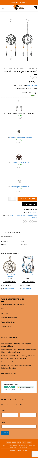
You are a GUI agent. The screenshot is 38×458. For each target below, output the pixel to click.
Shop (10, 68)
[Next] (36, 274)
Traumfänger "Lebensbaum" (20, 187)
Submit (5, 433)
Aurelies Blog (23, 445)
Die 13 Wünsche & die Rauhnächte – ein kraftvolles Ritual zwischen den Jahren (18, 351)
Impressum (5, 313)
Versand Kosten (32, 85)
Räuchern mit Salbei (8, 362)
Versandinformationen (9, 318)
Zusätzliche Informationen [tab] (10, 232)
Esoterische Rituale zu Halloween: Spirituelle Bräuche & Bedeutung (16, 367)
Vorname (4, 418)
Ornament (23, 215)
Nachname (23, 418)
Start (5, 68)
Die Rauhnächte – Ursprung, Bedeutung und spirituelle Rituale (16, 345)
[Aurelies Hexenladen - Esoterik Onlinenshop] (19, 8)
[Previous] (1, 274)
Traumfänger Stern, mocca (20, 162)
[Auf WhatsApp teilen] (24, 221)
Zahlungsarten (6, 326)
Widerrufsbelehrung (8, 322)
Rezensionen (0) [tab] (6, 236)
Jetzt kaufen (29, 204)
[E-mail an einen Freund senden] (31, 221)
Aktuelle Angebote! (9, 445)
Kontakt (32, 445)
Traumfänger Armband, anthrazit (20, 138)
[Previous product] (35, 77)
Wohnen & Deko (19, 68)
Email (3, 422)
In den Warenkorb (27, 198)
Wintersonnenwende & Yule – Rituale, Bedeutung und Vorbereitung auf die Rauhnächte (17, 357)
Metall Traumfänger (15, 215)
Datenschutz (5, 309)
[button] (2, 7)
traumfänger (30, 215)
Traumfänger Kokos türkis (28, 274)
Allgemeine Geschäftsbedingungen (13, 304)
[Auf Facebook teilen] (28, 221)
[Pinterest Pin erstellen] (35, 221)
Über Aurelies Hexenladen (19, 447)
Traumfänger (32, 68)
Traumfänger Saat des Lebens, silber (10, 275)
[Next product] (31, 77)
